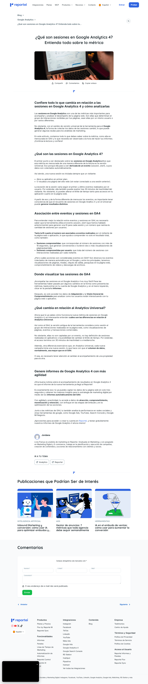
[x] (18, 626)
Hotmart (66, 665)
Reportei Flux (120, 659)
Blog (19, 15)
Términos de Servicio (123, 640)
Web (93, 568)
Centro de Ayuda (121, 627)
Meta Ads (67, 641)
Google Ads (68, 644)
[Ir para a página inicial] (19, 620)
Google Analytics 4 (70, 648)
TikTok (65, 631)
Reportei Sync (43, 631)
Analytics (43, 462)
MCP (39, 666)
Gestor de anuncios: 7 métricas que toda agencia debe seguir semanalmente (72, 527)
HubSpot (66, 658)
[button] (71, 5)
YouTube (66, 637)
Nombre (27, 568)
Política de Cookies (122, 644)
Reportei (83, 421)
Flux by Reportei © (45, 627)
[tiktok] (21, 626)
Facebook (67, 627)
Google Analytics (25, 20)
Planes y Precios (44, 624)
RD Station (67, 654)
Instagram (67, 624)
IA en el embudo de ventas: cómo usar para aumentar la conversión (112, 527)
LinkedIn (66, 634)
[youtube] (15, 626)
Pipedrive (67, 661)
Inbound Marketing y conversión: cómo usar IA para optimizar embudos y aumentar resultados (33, 527)
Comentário (28, 575)
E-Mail (60, 568)
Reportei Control (44, 659)
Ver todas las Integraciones (74, 668)
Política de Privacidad (123, 637)
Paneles (40, 644)
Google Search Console (72, 651)
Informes (40, 640)
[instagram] (12, 626)
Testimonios (119, 624)
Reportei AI (41, 663)
